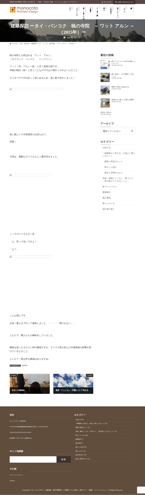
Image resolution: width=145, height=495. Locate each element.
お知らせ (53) (80, 419)
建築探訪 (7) (79, 439)
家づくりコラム (110, 186)
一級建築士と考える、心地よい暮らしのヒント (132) (91, 423)
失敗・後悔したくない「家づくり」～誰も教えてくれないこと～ (119, 179)
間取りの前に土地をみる (120, 87)
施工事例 (107, 198)
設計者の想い (109, 209)
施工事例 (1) (79, 443)
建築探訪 (25, 365)
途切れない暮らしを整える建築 (122, 99)
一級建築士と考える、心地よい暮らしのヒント (119, 154)
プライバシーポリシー (16, 475)
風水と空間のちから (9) (83, 459)
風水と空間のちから (113, 173)
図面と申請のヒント (113, 161)
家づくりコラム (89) (82, 435)
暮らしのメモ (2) (81, 451)
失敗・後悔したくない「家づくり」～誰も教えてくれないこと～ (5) (96, 431)
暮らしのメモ (109, 203)
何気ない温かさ (106, 112)
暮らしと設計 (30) (81, 447)
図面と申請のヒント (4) (83, 427)
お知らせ (107, 147)
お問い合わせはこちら (126, 2)
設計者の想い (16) (81, 455)
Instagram (12, 481)
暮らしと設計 (110, 167)
